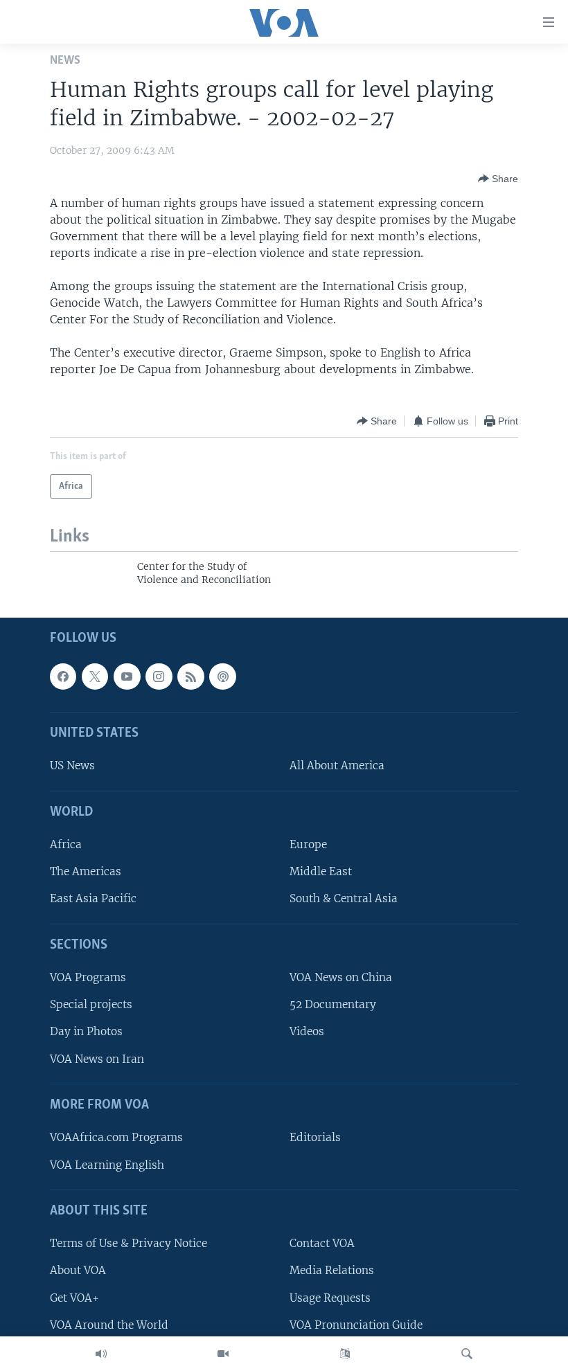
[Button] (498, 178)
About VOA (78, 1270)
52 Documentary (333, 1004)
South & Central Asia (344, 898)
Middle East (321, 871)
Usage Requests (330, 1297)
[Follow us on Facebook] (63, 676)
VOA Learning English (107, 1164)
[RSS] (190, 676)
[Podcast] (222, 676)
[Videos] (223, 1353)
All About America (337, 765)
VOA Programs (88, 977)
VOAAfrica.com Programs (116, 1137)
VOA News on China (341, 977)
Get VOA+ (74, 1297)
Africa (66, 844)
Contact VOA (322, 1243)
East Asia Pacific (93, 898)
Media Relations (332, 1270)
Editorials (315, 1137)
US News (72, 765)
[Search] (467, 1353)
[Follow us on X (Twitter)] (95, 676)
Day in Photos (86, 1031)
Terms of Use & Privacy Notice (128, 1243)
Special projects (91, 1004)
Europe (308, 844)
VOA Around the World (109, 1324)
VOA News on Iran (97, 1058)
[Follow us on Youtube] (127, 676)
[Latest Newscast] (101, 1353)
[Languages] (345, 1353)
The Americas (85, 871)
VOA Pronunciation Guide (356, 1324)
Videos (307, 1031)
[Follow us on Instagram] (158, 676)
